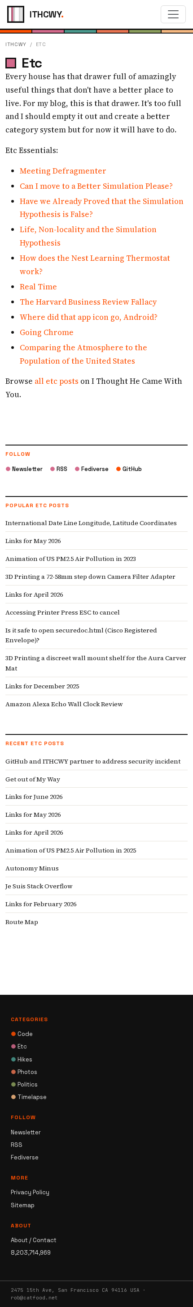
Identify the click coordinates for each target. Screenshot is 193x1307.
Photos (24, 1072)
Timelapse (29, 1097)
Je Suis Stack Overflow (39, 886)
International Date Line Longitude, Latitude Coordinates (91, 522)
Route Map (21, 921)
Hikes (21, 1059)
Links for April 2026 (34, 594)
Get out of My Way (32, 779)
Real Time (38, 286)
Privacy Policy (30, 1192)
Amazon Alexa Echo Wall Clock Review (64, 704)
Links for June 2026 (33, 796)
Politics (24, 1084)
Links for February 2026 (40, 904)
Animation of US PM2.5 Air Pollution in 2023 (70, 558)
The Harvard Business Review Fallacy (88, 302)
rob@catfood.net (34, 1297)
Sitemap (23, 1205)
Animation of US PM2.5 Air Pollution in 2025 (70, 850)
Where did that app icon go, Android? (89, 317)
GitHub (129, 469)
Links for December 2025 (42, 686)
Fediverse (92, 469)
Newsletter (24, 469)
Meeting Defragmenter (63, 170)
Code (22, 1034)
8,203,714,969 (31, 1252)
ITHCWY (15, 44)
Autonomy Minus (32, 868)
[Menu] (173, 14)
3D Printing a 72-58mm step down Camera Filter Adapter (90, 576)
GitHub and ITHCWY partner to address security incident (92, 761)
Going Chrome (47, 332)
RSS (58, 469)
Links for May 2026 (33, 540)
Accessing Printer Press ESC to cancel (62, 612)
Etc (19, 1046)
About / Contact (34, 1240)
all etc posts (57, 381)
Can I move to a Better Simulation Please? (96, 186)
